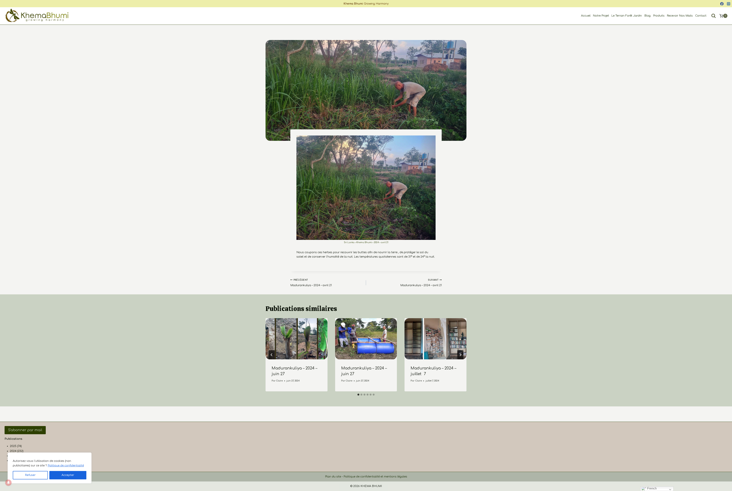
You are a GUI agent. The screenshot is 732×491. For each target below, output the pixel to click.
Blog (647, 15)
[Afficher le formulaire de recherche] (714, 16)
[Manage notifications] (8, 483)
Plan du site (333, 476)
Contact (700, 15)
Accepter (68, 475)
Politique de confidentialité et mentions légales (375, 476)
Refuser (30, 475)
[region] (50, 468)
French (651, 488)
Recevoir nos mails (680, 15)
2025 (13, 446)
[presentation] (296, 338)
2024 (13, 451)
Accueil (586, 15)
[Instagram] (728, 3)
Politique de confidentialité (66, 465)
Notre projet (601, 15)
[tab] (358, 395)
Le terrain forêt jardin (626, 15)
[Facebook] (721, 3)
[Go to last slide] (272, 354)
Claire (279, 381)
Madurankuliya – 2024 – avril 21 (311, 283)
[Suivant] (460, 354)
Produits (659, 15)
